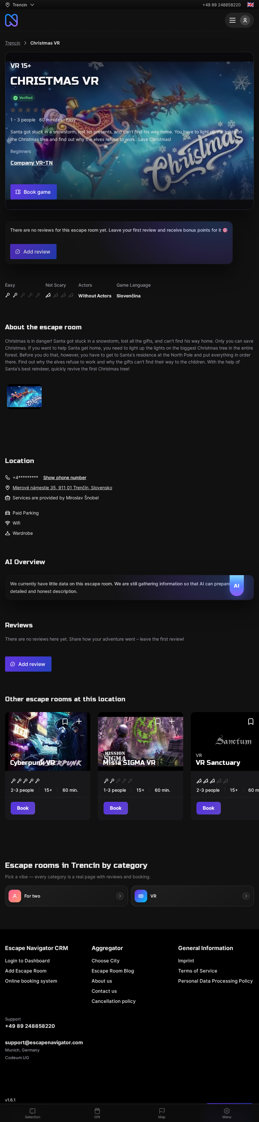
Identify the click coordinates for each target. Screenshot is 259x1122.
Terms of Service (197, 971)
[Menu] (239, 20)
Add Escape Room (25, 971)
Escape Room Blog (113, 971)
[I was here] (79, 721)
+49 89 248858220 (221, 4)
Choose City (106, 961)
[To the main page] (11, 20)
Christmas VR (45, 43)
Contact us (104, 991)
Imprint (186, 961)
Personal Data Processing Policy (215, 981)
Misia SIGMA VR (129, 763)
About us (102, 981)
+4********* (25, 477)
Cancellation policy (114, 1001)
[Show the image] (24, 397)
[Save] (65, 721)
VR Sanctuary (218, 763)
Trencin (12, 43)
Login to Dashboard (27, 961)
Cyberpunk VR (32, 763)
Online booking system (31, 981)
